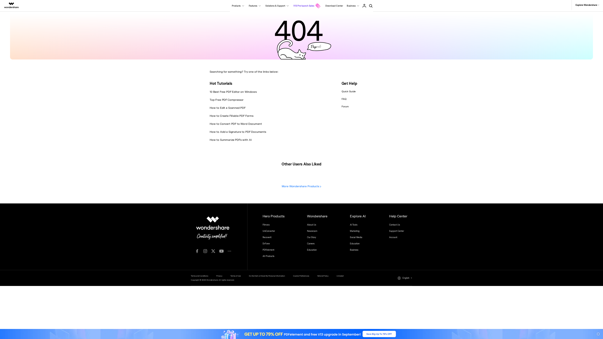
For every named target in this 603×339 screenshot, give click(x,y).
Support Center (396, 231)
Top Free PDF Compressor (227, 99)
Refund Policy (323, 276)
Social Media (356, 237)
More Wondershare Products (301, 186)
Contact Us (394, 224)
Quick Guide (349, 91)
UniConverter (269, 231)
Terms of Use (235, 276)
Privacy (219, 276)
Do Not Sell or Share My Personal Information (267, 276)
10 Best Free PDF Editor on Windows (233, 91)
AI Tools (353, 224)
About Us (311, 224)
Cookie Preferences (301, 276)
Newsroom (312, 231)
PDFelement (268, 250)
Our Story (311, 237)
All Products (268, 256)
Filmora (266, 224)
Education (312, 250)
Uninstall (340, 276)
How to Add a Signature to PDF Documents (238, 131)
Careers (311, 243)
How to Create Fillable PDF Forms (231, 115)
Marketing (354, 231)
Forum (345, 106)
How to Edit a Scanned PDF (228, 107)
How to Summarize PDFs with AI (231, 139)
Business (354, 250)
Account (393, 237)
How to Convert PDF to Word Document (236, 123)
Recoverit (267, 237)
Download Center (334, 6)
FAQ (344, 98)
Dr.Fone (266, 243)
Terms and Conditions (199, 276)
